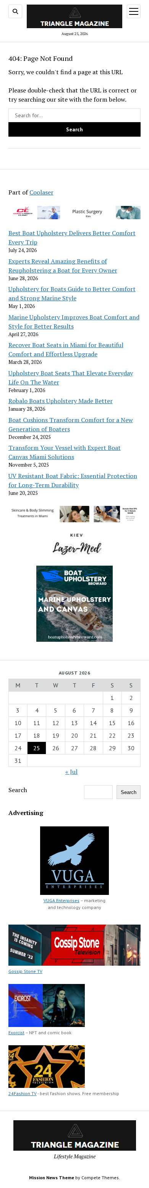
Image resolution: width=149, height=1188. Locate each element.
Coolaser (41, 192)
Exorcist (16, 1032)
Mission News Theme (51, 1177)
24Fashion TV (22, 1093)
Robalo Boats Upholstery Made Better (60, 401)
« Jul (71, 771)
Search (17, 790)
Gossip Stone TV (25, 971)
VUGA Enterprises (61, 900)
